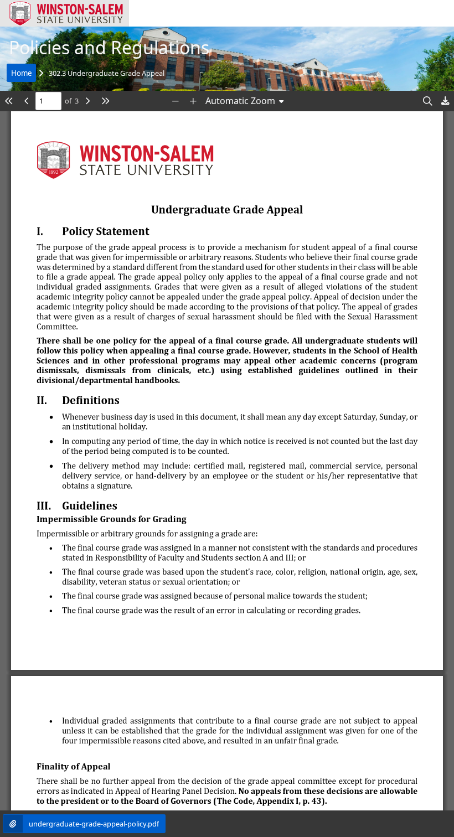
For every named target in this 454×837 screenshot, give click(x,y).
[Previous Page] (26, 101)
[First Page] (9, 101)
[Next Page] (87, 101)
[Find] (427, 101)
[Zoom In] (193, 101)
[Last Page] (105, 101)
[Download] (445, 101)
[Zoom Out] (175, 101)
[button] (64, 13)
